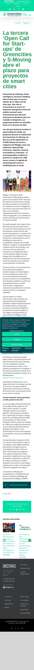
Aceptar (17, 334)
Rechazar (17, 339)
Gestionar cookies (17, 344)
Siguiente (26, 23)
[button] (4, 540)
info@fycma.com (9, 581)
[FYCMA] (9, 1)
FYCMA (24, 623)
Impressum (28, 348)
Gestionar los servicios (16, 331)
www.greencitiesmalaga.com (13, 378)
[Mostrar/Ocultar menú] (29, 15)
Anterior (18, 23)
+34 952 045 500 (8, 579)
